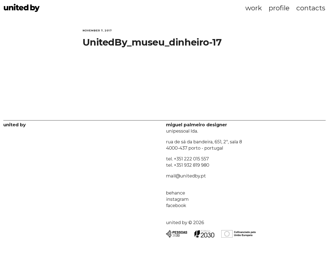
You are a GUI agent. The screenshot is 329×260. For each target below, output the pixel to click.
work (253, 8)
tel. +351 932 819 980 (187, 165)
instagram (177, 199)
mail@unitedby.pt (186, 176)
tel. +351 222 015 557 (187, 159)
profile (279, 8)
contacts (310, 8)
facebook (176, 205)
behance (175, 193)
